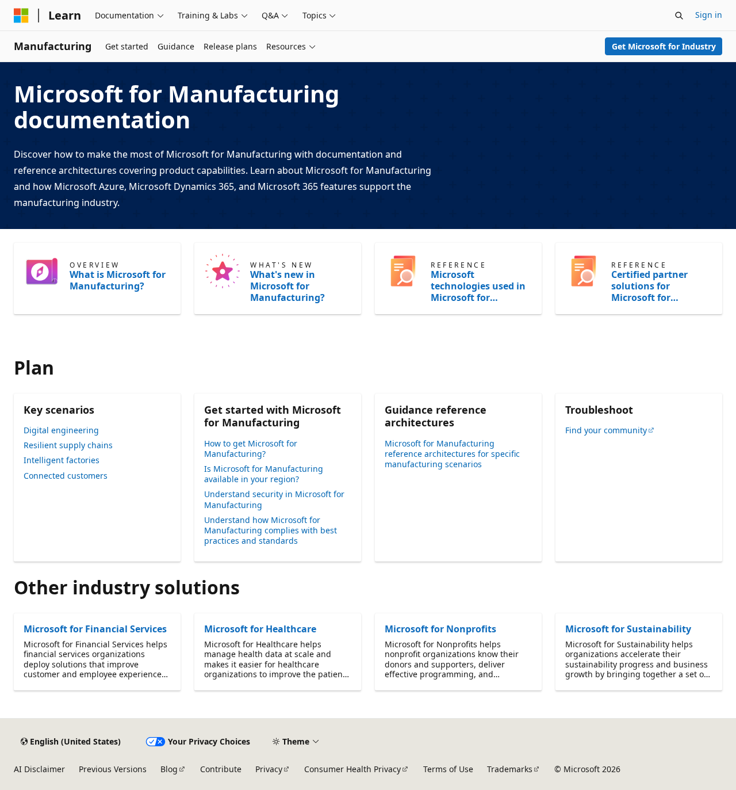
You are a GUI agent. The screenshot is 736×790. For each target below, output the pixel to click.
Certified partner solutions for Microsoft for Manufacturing (649, 286)
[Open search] (679, 15)
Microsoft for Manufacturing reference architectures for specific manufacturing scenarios (452, 454)
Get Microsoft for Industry (664, 46)
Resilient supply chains (68, 445)
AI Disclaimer (39, 769)
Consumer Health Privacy (352, 769)
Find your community (606, 430)
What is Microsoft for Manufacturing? (118, 280)
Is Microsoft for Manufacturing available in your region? (263, 473)
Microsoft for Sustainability (628, 629)
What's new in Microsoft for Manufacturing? (287, 286)
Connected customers (66, 475)
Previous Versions (113, 769)
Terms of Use (448, 769)
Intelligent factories (61, 460)
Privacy (268, 769)
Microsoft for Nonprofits (440, 629)
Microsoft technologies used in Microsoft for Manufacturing (478, 286)
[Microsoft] (21, 15)
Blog (169, 769)
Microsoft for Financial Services (95, 629)
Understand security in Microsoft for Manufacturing (274, 499)
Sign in (708, 14)
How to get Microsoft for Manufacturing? (250, 448)
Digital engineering (61, 430)
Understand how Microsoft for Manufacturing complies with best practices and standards (270, 530)
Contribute (220, 769)
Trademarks (509, 769)
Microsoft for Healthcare (260, 629)
